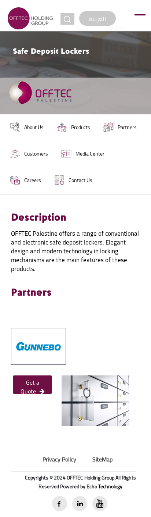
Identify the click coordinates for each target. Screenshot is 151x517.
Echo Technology (104, 486)
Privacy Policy (59, 459)
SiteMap (102, 459)
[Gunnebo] (38, 346)
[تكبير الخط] (67, 19)
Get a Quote (30, 385)
